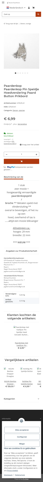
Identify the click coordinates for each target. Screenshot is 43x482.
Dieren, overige (19, 110)
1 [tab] (15, 73)
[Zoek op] (38, 14)
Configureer (22, 437)
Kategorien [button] (9, 399)
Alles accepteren (22, 430)
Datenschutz (20, 475)
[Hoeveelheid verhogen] (36, 154)
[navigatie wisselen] (3, 1)
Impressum (8, 475)
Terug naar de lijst (11, 23)
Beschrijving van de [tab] (13, 177)
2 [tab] (18, 73)
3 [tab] (20, 73)
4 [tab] (22, 73)
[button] (16, 7)
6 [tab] (27, 73)
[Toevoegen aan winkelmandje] (6, 32)
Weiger (22, 444)
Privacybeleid (12, 471)
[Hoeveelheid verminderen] (6, 154)
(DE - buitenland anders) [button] (10, 142)
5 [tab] (25, 73)
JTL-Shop (25, 479)
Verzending (22, 124)
